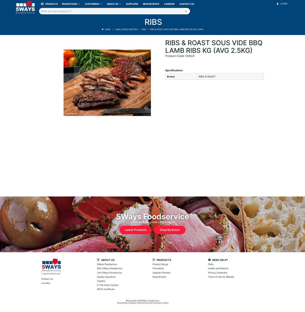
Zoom (110, 80)
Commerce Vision (161, 303)
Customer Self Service (138, 303)
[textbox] (111, 11)
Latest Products (135, 229)
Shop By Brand (170, 229)
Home (107, 29)
